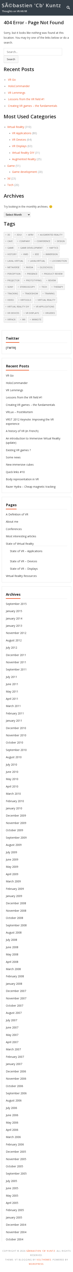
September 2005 (16, 1173)
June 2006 (12, 1115)
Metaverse (13, 267)
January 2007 (14, 1064)
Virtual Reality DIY (23, 152)
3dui (19, 234)
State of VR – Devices (23, 561)
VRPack (11, 319)
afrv (30, 234)
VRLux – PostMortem (19, 412)
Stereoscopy (27, 286)
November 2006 (16, 1078)
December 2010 (16, 728)
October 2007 (14, 1005)
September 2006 (16, 1093)
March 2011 (13, 706)
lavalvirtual (37, 260)
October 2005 (14, 1166)
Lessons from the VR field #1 (26, 99)
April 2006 (12, 1130)
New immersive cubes (20, 464)
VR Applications (21, 133)
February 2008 (15, 976)
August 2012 (14, 640)
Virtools (25, 299)
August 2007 (14, 1013)
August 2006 (14, 1100)
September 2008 (16, 925)
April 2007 (12, 1042)
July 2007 (11, 1020)
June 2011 (12, 684)
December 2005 (16, 1151)
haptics (53, 247)
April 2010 (12, 786)
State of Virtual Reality (20, 543)
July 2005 (11, 1181)
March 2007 (13, 1049)
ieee (37, 254)
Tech (10, 185)
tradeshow (31, 293)
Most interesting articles (21, 536)
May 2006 (12, 1122)
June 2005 (12, 1188)
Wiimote (36, 319)
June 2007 (12, 1027)
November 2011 (16, 662)
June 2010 (12, 772)
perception (13, 273)
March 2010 (13, 793)
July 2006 (11, 1108)
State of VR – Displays (24, 568)
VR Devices (19, 139)
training (50, 293)
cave (10, 241)
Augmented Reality (24, 159)
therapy (58, 286)
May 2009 (12, 867)
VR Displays (19, 146)
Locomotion (59, 260)
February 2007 (15, 1057)
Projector (13, 280)
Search (11, 59)
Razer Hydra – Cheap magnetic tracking (30, 486)
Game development (24, 172)
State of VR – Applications (26, 551)
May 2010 (12, 779)
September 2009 (16, 837)
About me (12, 521)
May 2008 (12, 954)
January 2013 (14, 626)
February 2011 (15, 713)
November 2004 (16, 1232)
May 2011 (12, 691)
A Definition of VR (17, 514)
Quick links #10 (15, 472)
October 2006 (14, 1086)
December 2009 (16, 815)
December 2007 (16, 991)
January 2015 (14, 611)
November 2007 (16, 998)
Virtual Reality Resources (21, 576)
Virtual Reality (15, 127)
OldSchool (46, 267)
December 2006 (16, 1071)
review (52, 280)
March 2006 (13, 1137)
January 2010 (14, 808)
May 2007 (12, 1035)
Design (61, 241)
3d (8, 178)
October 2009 (14, 830)
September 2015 (16, 604)
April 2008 (12, 962)
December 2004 (16, 1224)
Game (11, 166)
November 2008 (16, 910)
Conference (43, 241)
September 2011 (16, 669)
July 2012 (11, 647)
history (12, 254)
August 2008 (14, 932)
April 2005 (12, 1203)
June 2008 (12, 947)
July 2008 (11, 940)
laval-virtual (15, 260)
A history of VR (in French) (22, 431)
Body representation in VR (22, 479)
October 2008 (14, 918)
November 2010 (16, 735)
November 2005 (16, 1159)
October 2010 (14, 742)
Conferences (14, 529)
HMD (25, 254)
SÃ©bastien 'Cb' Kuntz (31, 5)
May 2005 (12, 1195)
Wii (23, 319)
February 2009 (15, 889)
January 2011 (14, 720)
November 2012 (16, 633)
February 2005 (15, 1210)
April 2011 (12, 699)
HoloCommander (19, 86)
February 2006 (15, 1144)
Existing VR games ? (18, 450)
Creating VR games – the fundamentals (32, 106)
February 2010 (15, 801)
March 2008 (13, 969)
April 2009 (12, 874)
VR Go (12, 79)
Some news (13, 457)
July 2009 (11, 852)
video (10, 299)
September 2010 (16, 750)
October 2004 (14, 1239)
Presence (32, 273)
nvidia (29, 267)
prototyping (34, 280)
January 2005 (14, 1217)
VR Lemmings (16, 93)
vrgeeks (50, 313)
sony (10, 286)
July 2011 (11, 677)
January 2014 (14, 618)
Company (24, 241)
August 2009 (14, 845)
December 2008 (16, 903)
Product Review (53, 273)
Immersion (52, 254)
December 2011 (16, 655)
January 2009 (14, 896)
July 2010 (11, 764)
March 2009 (13, 881)
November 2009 (16, 823)
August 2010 (14, 757)
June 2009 (12, 859)
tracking (12, 293)
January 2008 (14, 983)
